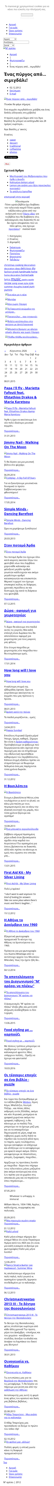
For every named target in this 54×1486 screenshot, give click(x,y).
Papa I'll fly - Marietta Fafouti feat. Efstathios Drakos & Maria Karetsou (22, 395)
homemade (27, 275)
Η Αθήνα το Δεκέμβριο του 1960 (20, 922)
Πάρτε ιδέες (29, 213)
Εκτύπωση (15, 90)
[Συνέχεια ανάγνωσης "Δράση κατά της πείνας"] (17, 711)
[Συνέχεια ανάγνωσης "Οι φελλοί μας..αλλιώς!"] (17, 1441)
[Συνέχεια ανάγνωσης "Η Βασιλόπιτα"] (12, 792)
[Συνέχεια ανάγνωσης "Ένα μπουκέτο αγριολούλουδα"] (21, 829)
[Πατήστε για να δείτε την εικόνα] (20, 99)
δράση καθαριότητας (27, 741)
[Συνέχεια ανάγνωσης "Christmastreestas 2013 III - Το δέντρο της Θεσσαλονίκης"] (22, 1317)
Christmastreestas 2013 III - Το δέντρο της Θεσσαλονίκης (19, 1304)
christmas (9, 265)
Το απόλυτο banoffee (21, 191)
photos (13, 152)
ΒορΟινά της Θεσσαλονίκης (18, 1380)
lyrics (7, 279)
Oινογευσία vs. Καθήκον (16, 1363)
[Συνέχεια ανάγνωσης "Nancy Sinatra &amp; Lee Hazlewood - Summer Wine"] (22, 1268)
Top (5, 1462)
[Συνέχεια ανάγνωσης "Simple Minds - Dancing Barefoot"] (22, 523)
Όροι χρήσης (16, 30)
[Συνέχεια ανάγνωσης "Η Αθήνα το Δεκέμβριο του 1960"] (22, 931)
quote (31, 279)
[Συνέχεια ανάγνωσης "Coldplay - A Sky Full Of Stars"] (20, 477)
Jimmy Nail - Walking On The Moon (21, 444)
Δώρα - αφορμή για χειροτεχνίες (20, 612)
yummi (8, 289)
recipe (8, 283)
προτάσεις (14, 229)
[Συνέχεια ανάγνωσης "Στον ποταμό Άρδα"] (15, 551)
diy (33, 268)
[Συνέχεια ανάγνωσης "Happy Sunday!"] (13, 730)
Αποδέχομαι (27, 15)
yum (31, 286)
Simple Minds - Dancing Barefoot (18, 511)
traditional (15, 146)
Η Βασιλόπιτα (16, 786)
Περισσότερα (27, 17)
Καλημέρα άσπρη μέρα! (22, 182)
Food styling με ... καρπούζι (18, 1031)
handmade (25, 271)
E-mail (13, 93)
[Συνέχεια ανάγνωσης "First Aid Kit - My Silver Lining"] (20, 883)
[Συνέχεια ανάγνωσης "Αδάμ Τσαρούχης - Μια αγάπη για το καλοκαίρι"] (22, 1417)
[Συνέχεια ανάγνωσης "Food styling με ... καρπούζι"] (19, 1040)
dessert (14, 142)
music (16, 279)
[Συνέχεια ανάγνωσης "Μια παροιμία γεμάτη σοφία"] (20, 1220)
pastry (25, 279)
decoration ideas (12, 268)
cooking (19, 265)
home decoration (12, 275)
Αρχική (12, 24)
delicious (26, 268)
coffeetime (15, 149)
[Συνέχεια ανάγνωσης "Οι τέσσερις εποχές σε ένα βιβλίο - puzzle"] (22, 1093)
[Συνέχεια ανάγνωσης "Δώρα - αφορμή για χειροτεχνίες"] (22, 621)
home (34, 271)
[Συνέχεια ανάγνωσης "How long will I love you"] (17, 681)
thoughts (18, 286)
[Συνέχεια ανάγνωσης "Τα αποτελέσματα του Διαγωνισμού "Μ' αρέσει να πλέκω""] (22, 998)
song (15, 283)
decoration (29, 265)
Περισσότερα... (12, 431)
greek (15, 271)
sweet (13, 139)
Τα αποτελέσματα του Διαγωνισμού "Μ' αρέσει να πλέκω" (22, 981)
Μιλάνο (27, 1102)
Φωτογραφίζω (17, 60)
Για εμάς (13, 27)
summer (9, 286)
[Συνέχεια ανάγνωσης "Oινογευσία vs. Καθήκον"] (17, 1372)
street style (23, 283)
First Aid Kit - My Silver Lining (17, 874)
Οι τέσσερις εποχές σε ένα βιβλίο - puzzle (20, 1079)
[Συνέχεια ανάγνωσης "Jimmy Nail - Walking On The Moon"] (22, 456)
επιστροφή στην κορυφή (17, 196)
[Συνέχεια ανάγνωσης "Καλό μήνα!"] (11, 1231)
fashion (8, 271)
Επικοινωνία (15, 33)
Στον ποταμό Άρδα (19, 545)
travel (26, 286)
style (31, 283)
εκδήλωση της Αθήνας (15, 1389)
